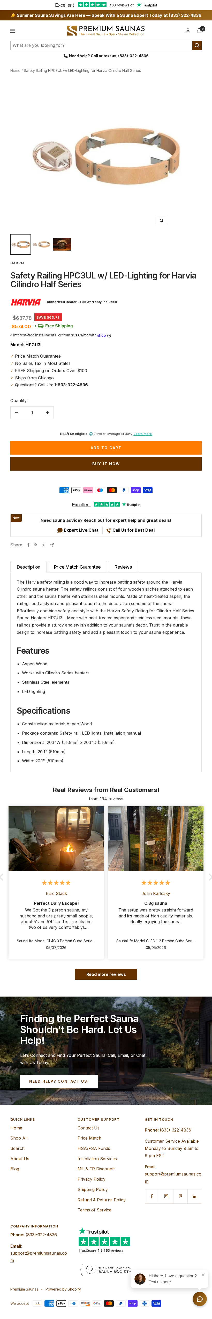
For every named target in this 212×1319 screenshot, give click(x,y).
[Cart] (199, 30)
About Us (19, 1158)
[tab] (28, 566)
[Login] (188, 30)
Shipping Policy (93, 1189)
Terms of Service (94, 1209)
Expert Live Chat (81, 530)
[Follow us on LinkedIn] (194, 1196)
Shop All (18, 1138)
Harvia (17, 263)
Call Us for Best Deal (133, 530)
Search (17, 1148)
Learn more (142, 434)
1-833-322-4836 (71, 384)
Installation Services (97, 1158)
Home (15, 70)
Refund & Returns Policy (102, 1199)
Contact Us (89, 1127)
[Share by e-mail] (52, 545)
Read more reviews (106, 974)
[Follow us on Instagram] (166, 1196)
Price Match (89, 1138)
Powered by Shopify (63, 1289)
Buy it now (106, 464)
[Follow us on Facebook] (152, 1196)
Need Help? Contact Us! (59, 1081)
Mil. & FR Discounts (97, 1168)
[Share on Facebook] (28, 545)
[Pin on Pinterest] (35, 545)
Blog (14, 1168)
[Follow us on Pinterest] (180, 1196)
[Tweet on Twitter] (43, 545)
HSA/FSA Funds (94, 1148)
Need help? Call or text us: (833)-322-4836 (109, 56)
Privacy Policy (91, 1179)
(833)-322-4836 (175, 1130)
